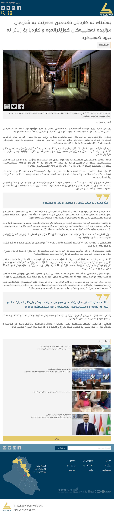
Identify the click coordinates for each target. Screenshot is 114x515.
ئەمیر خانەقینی (103, 122)
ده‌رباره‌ (72, 470)
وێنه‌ (91, 470)
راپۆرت (108, 465)
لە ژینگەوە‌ (88, 465)
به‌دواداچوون (105, 470)
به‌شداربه (61, 448)
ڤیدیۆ (72, 460)
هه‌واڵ (108, 460)
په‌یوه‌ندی (71, 465)
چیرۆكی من (88, 460)
